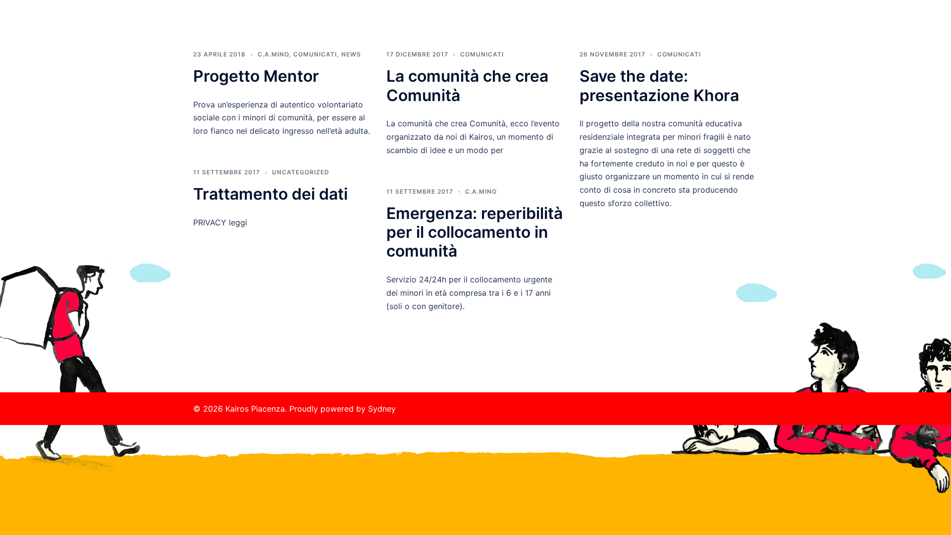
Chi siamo (538, 30)
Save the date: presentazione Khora (659, 85)
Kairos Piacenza (254, 19)
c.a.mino (481, 191)
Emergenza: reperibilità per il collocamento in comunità (474, 232)
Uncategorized (300, 172)
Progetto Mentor (256, 76)
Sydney (382, 409)
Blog (682, 30)
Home (499, 30)
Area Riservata (727, 30)
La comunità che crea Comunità (467, 85)
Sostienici (583, 30)
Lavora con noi (637, 30)
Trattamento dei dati (270, 194)
